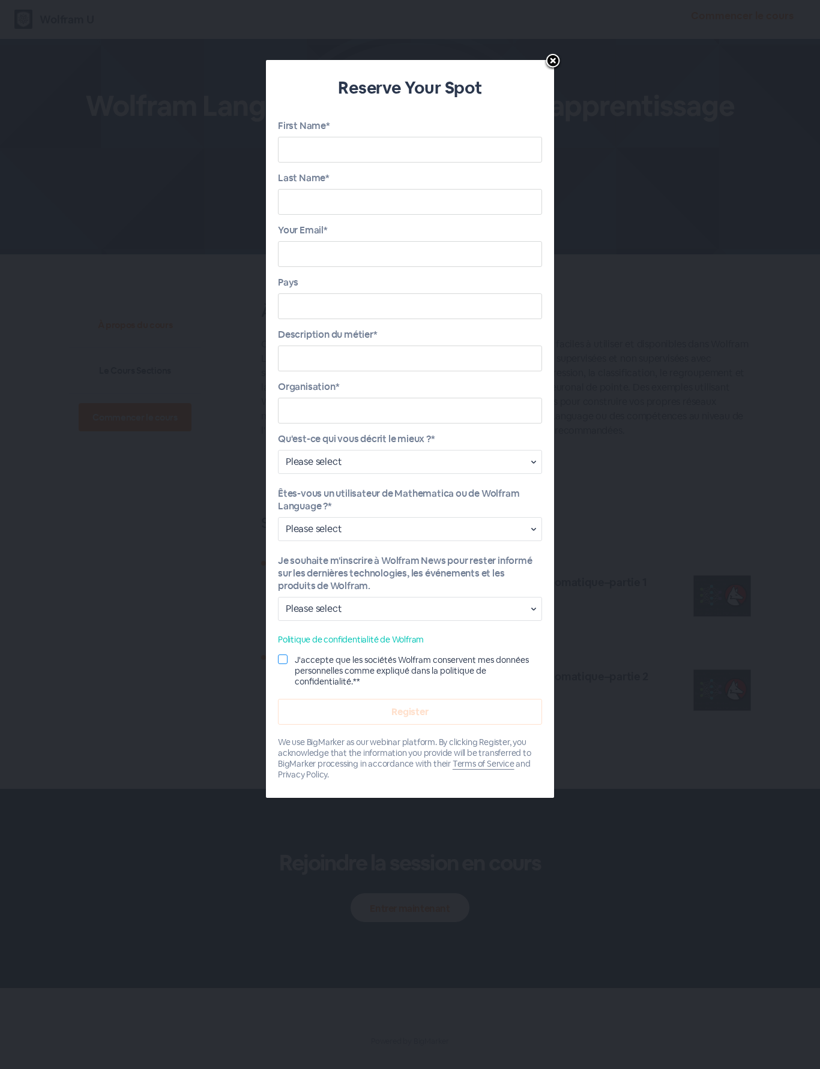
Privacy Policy (302, 774)
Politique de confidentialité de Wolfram (351, 639)
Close (553, 62)
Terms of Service (483, 763)
